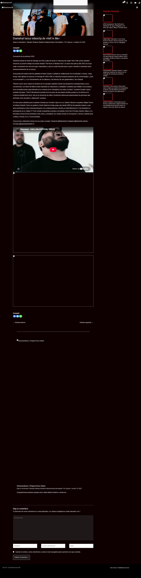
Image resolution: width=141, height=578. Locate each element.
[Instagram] (131, 3)
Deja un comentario (19, 42)
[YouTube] (135, 3)
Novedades (59, 42)
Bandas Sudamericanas (47, 42)
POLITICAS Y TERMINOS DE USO (119, 567)
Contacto (70, 11)
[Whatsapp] (20, 51)
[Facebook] (127, 3)
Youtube (70, 2)
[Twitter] (17, 51)
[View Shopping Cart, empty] (123, 3)
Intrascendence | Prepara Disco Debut (31, 486)
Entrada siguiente (86, 322)
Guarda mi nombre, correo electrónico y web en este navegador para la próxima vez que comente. (48, 552)
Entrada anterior (19, 322)
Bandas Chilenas (32, 42)
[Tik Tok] (139, 3)
